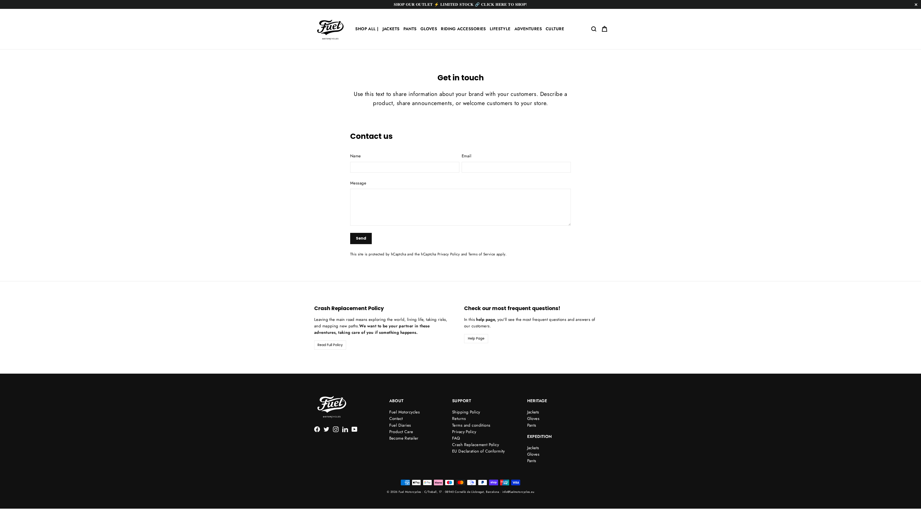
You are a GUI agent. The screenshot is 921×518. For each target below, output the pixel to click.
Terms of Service (481, 254)
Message (358, 183)
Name (355, 156)
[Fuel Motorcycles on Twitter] (326, 429)
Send (361, 238)
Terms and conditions (471, 425)
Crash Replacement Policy (475, 444)
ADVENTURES (528, 29)
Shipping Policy (466, 412)
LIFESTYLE (500, 29)
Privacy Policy (448, 254)
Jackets (533, 412)
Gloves (533, 418)
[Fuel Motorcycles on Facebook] (317, 429)
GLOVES (428, 29)
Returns (459, 418)
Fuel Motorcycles (404, 412)
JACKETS (391, 29)
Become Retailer (404, 438)
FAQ (456, 438)
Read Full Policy (330, 344)
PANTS (410, 29)
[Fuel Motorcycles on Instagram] (336, 429)
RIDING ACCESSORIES (463, 29)
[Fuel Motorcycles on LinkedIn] (345, 429)
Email (466, 156)
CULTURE (555, 29)
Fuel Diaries (400, 425)
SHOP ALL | (366, 29)
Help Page (476, 338)
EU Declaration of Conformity (478, 451)
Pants (531, 425)
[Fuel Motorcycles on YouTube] (354, 429)
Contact (396, 418)
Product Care (401, 432)
